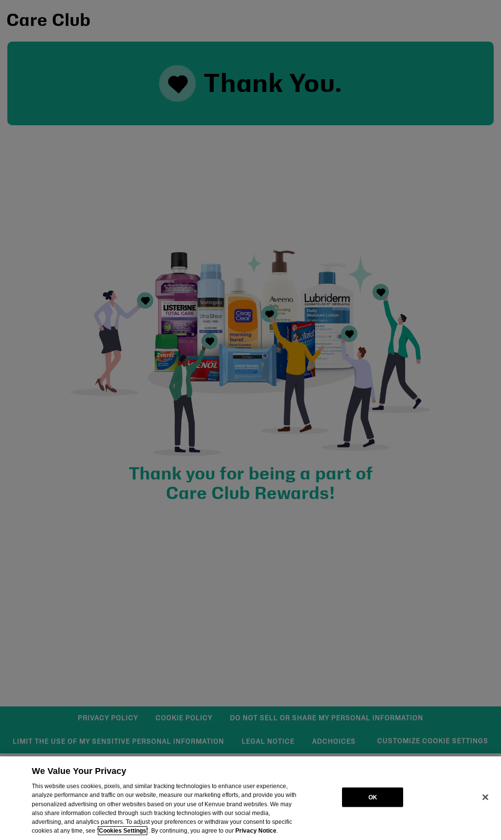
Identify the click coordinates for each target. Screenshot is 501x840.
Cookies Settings (122, 830)
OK (372, 797)
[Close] (485, 797)
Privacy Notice (255, 830)
